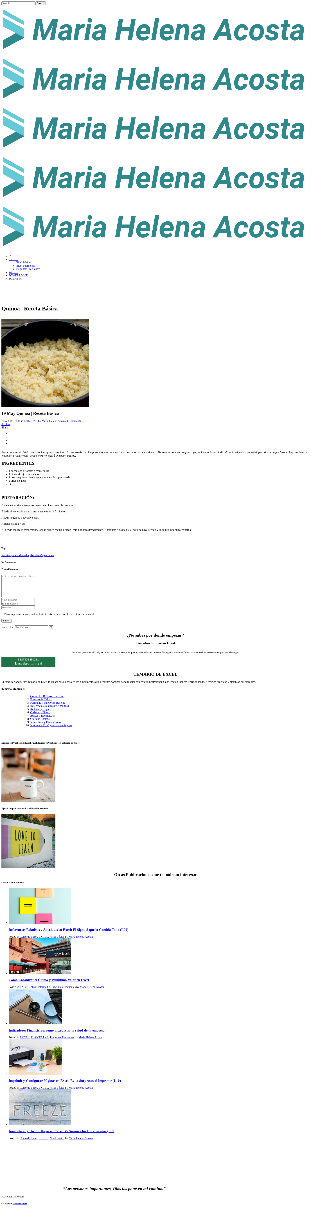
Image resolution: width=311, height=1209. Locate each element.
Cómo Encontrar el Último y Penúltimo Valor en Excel (49, 980)
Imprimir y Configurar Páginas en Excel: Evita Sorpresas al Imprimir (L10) (65, 1081)
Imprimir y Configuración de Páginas (51, 725)
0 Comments (73, 421)
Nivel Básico (57, 936)
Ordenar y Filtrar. (40, 712)
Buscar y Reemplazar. (42, 715)
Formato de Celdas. (41, 699)
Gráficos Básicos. (40, 718)
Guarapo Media (20, 1203)
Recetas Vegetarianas (42, 555)
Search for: (7, 627)
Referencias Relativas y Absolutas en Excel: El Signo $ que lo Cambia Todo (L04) (68, 930)
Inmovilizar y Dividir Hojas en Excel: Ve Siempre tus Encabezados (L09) (62, 1131)
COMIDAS (30, 421)
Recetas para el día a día (15, 555)
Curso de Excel (28, 936)
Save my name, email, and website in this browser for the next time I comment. (49, 614)
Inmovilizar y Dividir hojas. (46, 722)
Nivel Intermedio (40, 986)
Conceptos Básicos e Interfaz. (47, 696)
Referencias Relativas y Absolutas (49, 705)
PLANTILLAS (40, 1037)
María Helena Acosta (54, 421)
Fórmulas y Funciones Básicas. (48, 702)
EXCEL (43, 936)
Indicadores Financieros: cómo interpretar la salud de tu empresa (57, 1030)
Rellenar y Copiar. (40, 709)
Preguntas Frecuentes (63, 986)
